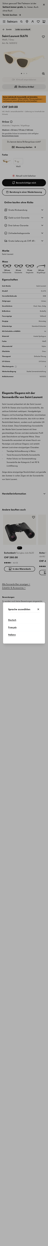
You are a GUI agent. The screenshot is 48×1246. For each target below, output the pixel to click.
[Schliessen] (38, 609)
